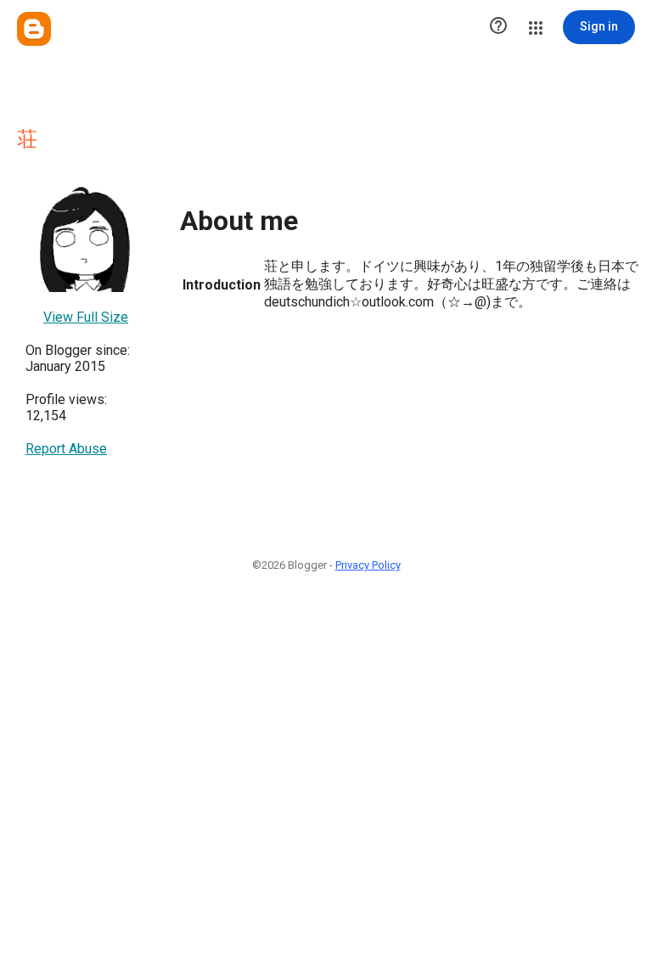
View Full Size (85, 317)
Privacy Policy (368, 565)
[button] (498, 27)
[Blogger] (34, 29)
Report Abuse (66, 449)
